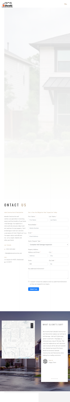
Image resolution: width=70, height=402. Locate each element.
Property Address (33, 249)
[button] (51, 378)
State (30, 260)
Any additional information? (36, 268)
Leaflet (19, 358)
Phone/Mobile (32, 224)
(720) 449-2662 (10, 249)
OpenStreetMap (26, 358)
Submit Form (33, 289)
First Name (31, 216)
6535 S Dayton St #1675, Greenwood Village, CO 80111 (12, 261)
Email (29, 233)
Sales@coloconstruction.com (13, 253)
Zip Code (51, 260)
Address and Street (34, 252)
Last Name (52, 216)
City (50, 252)
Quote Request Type (34, 241)
